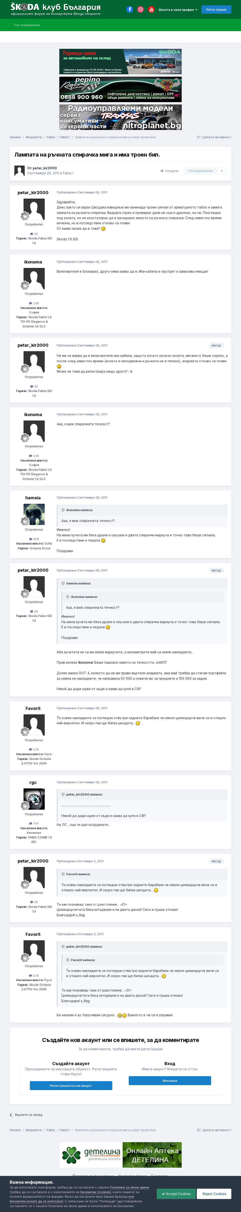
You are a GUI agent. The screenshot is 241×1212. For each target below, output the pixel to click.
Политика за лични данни (129, 1187)
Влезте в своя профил (177, 10)
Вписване (170, 1081)
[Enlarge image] (103, 228)
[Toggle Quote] (63, 510)
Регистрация (216, 9)
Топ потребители (27, 25)
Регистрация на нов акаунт (71, 1085)
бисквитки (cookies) (95, 1192)
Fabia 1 (68, 173)
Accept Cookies (178, 1194)
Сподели (170, 171)
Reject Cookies (214, 1194)
